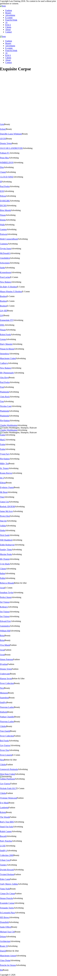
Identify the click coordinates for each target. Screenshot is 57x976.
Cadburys (4, 363)
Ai (6, 22)
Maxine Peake (6, 554)
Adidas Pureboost (7, 779)
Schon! (3, 129)
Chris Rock (5, 396)
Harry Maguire (6, 344)
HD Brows (4, 917)
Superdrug (4, 697)
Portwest (3, 234)
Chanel (3, 172)
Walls (2, 224)
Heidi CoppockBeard (9, 239)
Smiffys (3, 702)
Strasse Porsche (6, 898)
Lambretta (4, 807)
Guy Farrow (5, 745)
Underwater (5, 674)
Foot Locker (5, 277)
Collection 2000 (6, 855)
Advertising (10, 15)
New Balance (5, 282)
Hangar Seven (6, 678)
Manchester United (8, 358)
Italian (2, 573)
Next (2, 688)
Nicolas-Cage (5, 406)
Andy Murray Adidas (9, 884)
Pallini (2, 578)
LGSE (2, 846)
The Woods (5, 817)
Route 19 (4, 946)
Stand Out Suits (6, 826)
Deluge (3, 936)
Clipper (3, 568)
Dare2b (3, 951)
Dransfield (4, 922)
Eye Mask (4, 803)
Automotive (5, 626)
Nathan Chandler (7, 717)
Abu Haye (4, 377)
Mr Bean (3, 492)
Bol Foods (4, 740)
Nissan (3, 215)
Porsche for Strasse (8, 965)
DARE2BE (5, 201)
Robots (3, 812)
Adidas (3, 525)
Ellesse (3, 482)
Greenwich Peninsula (9, 769)
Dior (2, 167)
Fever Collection (7, 683)
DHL (2, 325)
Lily (1, 315)
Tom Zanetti (5, 731)
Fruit (2, 387)
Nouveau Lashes (7, 707)
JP (1, 181)
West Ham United (7, 774)
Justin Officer (5, 927)
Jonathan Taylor (6, 592)
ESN (2, 191)
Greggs (3, 339)
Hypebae (4, 664)
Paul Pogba (5, 186)
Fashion (8, 10)
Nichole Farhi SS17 (8, 788)
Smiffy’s (3, 850)
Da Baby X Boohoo (8, 287)
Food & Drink (11, 20)
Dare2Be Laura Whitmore (11, 134)
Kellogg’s (4, 607)
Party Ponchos (6, 841)
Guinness (4, 244)
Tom (2, 401)
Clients (8, 27)
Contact (8, 32)
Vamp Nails (5, 889)
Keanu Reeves (6, 473)
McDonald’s (5, 253)
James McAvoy (6, 511)
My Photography (7, 373)
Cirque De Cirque (7, 893)
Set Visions (4, 602)
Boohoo (3, 296)
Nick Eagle (4, 535)
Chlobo (3, 726)
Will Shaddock (6, 540)
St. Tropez (4, 468)
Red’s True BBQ (7, 822)
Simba (2, 530)
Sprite (2, 267)
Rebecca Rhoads (7, 583)
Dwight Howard (7, 869)
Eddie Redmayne (7, 545)
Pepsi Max (4, 158)
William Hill (5, 631)
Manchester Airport (8, 955)
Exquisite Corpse (7, 903)
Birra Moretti (5, 210)
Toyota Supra (5, 248)
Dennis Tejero (6, 143)
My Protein (4, 559)
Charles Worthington (8, 425)
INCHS (3, 205)
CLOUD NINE (6, 177)
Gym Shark (5, 564)
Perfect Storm (5, 597)
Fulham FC (5, 153)
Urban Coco (5, 860)
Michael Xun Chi (7, 932)
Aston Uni (4, 502)
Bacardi (3, 836)
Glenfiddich (5, 258)
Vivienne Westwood (8, 798)
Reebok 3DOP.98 (7, 506)
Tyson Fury (5, 454)
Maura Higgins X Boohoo (11, 291)
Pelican (3, 196)
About (8, 29)
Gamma (3, 229)
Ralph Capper (6, 831)
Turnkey (3, 865)
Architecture (5, 941)
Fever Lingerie (6, 755)
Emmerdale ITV (6, 320)
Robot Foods (5, 334)
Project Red (5, 516)
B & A (8, 25)
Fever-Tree (4, 750)
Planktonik (4, 392)
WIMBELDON (6, 162)
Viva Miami (5, 645)
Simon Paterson (6, 659)
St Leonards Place (7, 912)
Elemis (3, 220)
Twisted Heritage (7, 874)
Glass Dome (5, 960)
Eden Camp (5, 879)
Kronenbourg (5, 272)
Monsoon (4, 693)
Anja (2, 124)
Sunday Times (6, 549)
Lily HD (3, 310)
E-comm (8, 17)
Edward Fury (5, 621)
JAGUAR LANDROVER (11, 148)
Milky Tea (4, 463)
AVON (3, 138)
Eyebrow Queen (7, 487)
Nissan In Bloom (7, 349)
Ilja (1, 970)
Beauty (8, 13)
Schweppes (5, 263)
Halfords (3, 712)
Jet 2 (2, 478)
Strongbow (4, 353)
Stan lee (3, 521)
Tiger (2, 497)
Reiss (2, 635)
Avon (2, 588)
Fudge (2, 435)
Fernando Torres (7, 908)
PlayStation (5, 420)
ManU (2, 439)
